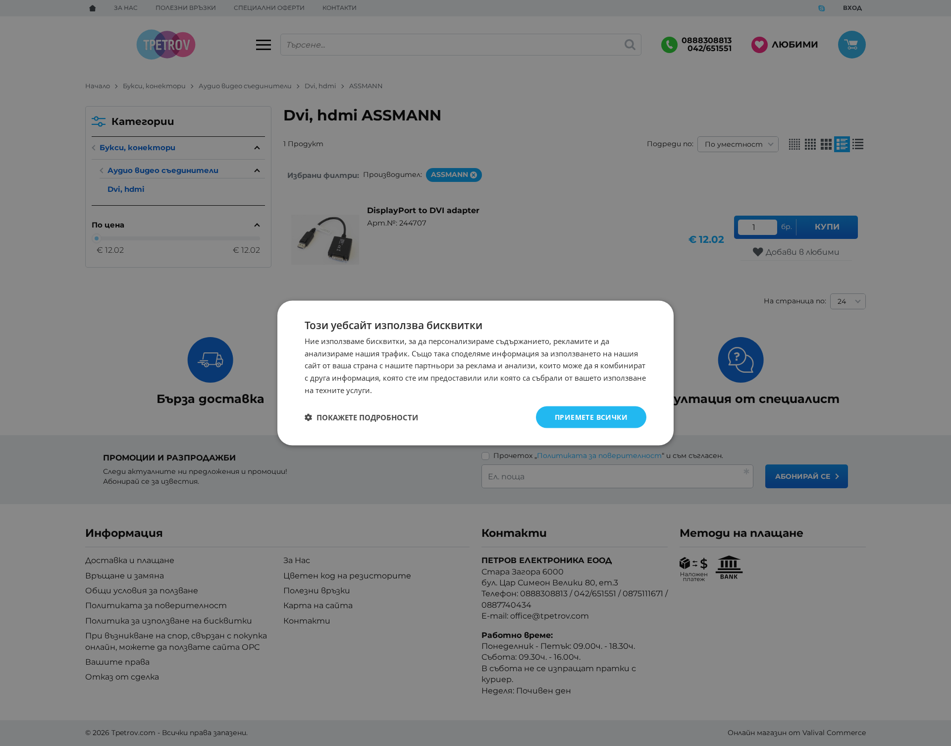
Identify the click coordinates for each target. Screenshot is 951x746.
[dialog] (475, 373)
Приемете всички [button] (591, 416)
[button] (361, 417)
